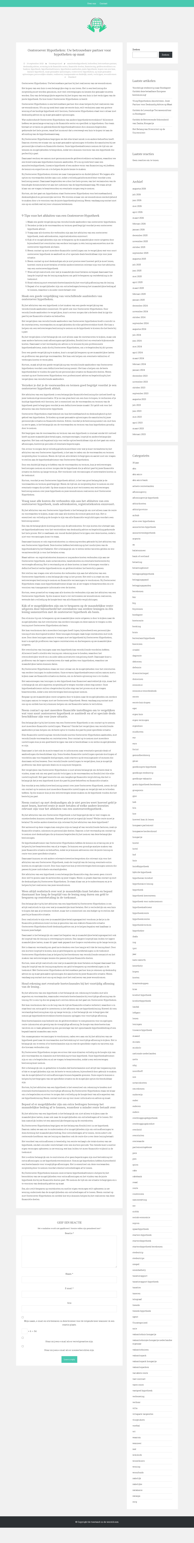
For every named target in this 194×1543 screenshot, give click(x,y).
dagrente (137, 655)
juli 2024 (137, 335)
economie (138, 685)
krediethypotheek (142, 1000)
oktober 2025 (139, 247)
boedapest (138, 614)
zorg (135, 1501)
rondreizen (138, 1194)
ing (134, 942)
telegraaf (137, 1299)
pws (134, 1158)
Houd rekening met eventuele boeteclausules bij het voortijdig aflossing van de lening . (71, 282)
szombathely (139, 1270)
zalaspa (136, 1496)
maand (136, 1036)
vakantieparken (141, 1367)
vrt (134, 1431)
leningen (137, 1024)
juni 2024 (137, 340)
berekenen (138, 591)
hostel (136, 843)
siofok (136, 1211)
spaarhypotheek (141, 1229)
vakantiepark (139, 1355)
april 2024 (138, 352)
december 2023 (140, 375)
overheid (137, 1129)
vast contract (139, 1379)
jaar (134, 954)
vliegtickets (139, 1419)
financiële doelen (76, 66)
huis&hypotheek (141, 866)
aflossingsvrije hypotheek (146, 497)
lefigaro (136, 1012)
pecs (135, 1153)
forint (136, 749)
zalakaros (137, 1490)
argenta (136, 538)
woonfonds (138, 1472)
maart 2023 (138, 428)
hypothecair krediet (143, 878)
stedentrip (138, 1252)
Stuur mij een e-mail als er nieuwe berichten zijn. (69, 1350)
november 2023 (140, 381)
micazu (136, 1041)
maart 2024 (138, 358)
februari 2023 (139, 434)
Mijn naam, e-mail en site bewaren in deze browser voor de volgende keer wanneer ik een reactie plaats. (69, 1323)
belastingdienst (141, 568)
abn (134, 468)
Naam (69, 1274)
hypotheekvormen (142, 924)
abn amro (137, 474)
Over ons (91, 3)
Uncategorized (55, 63)
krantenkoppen (141, 983)
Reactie (69, 1233)
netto (135, 1059)
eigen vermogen (141, 720)
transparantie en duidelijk (75, 74)
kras (135, 989)
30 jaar (136, 462)
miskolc (137, 1047)
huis (135, 860)
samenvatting (140, 1199)
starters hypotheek (142, 1235)
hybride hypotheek (142, 872)
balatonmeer (139, 550)
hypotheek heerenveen (144, 895)
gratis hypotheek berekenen (147, 784)
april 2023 (138, 422)
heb (134, 802)
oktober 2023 (139, 387)
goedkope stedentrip (143, 772)
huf (134, 854)
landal (136, 1006)
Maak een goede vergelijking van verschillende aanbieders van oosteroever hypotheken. (71, 222)
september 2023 (140, 393)
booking (137, 626)
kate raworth (139, 960)
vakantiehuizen (141, 1349)
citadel (136, 649)
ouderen (137, 1106)
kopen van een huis (106, 69)
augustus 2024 (139, 329)
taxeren (136, 1293)
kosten (136, 977)
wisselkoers (139, 1461)
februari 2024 (139, 364)
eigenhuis (138, 726)
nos (134, 1077)
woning (136, 1466)
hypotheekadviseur (142, 907)
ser (134, 1205)
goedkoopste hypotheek (144, 766)
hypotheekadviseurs (50, 69)
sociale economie (141, 1217)
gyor (135, 796)
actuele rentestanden (143, 486)
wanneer (137, 1443)
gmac (135, 761)
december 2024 (140, 305)
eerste (136, 696)
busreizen (137, 644)
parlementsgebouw (142, 1147)
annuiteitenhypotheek (144, 532)
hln (134, 808)
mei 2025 (137, 276)
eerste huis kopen (141, 702)
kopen (136, 971)
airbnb (136, 515)
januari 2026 (139, 229)
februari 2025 (139, 294)
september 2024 (141, 323)
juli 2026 (137, 194)
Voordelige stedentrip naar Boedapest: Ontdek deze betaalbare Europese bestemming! (152, 91)
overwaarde (138, 1141)
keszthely (138, 965)
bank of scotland (141, 556)
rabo (135, 1170)
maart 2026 (138, 218)
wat (134, 1449)
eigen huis (138, 714)
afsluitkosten (139, 503)
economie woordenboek (145, 691)
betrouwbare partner (107, 63)
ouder (135, 1100)
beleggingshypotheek (143, 574)
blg (134, 603)
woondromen (110, 74)
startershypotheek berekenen (148, 1246)
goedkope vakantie (142, 778)
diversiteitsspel (141, 673)
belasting (137, 562)
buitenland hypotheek (144, 638)
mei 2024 (137, 346)
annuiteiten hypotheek (144, 527)
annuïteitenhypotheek (77, 63)
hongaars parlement (143, 825)
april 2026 (138, 212)
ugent (135, 1316)
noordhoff (138, 1071)
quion (135, 1164)
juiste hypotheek (89, 69)
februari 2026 (139, 223)
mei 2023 (137, 416)
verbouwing (138, 1396)
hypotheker (138, 930)
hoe (134, 813)
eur (134, 737)
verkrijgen (98, 74)
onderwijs (138, 1094)
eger (135, 708)
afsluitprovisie (140, 509)
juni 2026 (137, 200)
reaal (135, 1182)
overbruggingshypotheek (145, 1118)
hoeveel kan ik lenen (143, 819)
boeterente (138, 620)
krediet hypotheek (142, 995)
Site (69, 1303)
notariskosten (140, 1082)
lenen (135, 1018)
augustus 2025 (139, 258)
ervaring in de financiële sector (54, 66)
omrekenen (139, 1088)
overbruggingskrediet (144, 1123)
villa (135, 1408)
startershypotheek (142, 1240)
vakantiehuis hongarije (144, 1334)
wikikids (137, 1455)
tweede (136, 1305)
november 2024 (140, 311)
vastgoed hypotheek (143, 1390)
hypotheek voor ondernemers (147, 901)
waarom (137, 1437)
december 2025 (140, 235)
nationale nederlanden (144, 1053)
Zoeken (136, 49)
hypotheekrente (141, 913)
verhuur (136, 1402)
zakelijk (137, 1478)
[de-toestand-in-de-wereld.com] (97, 23)
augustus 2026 (139, 188)
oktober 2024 (139, 317)
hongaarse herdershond (145, 831)
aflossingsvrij (139, 492)
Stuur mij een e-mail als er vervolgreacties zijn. (69, 1341)
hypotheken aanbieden (71, 69)
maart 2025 (138, 288)
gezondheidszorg (141, 755)
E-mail (69, 1288)
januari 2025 (139, 299)
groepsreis (138, 790)
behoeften (92, 63)
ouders (136, 1112)
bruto (135, 632)
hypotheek (35, 69)
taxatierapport (140, 1275)
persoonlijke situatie (43, 74)
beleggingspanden (142, 585)
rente (135, 1188)
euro (135, 743)
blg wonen (138, 609)
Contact (103, 3)
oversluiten (138, 1135)
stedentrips (138, 1258)
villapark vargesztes (143, 1414)
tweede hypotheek (142, 1311)
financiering (90, 66)
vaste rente (138, 1384)
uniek (90, 74)
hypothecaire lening (143, 883)
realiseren (58, 74)
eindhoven (138, 731)
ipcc (135, 948)
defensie (137, 667)
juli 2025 (137, 264)
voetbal (136, 1425)
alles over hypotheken (144, 521)
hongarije (137, 837)
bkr (134, 597)
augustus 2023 (139, 399)
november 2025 (140, 241)
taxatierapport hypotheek (146, 1281)
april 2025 (138, 282)
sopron (136, 1223)
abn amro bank (140, 480)
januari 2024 (139, 370)
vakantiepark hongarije (145, 1361)
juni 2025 (137, 270)
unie (135, 1328)
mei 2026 (137, 206)
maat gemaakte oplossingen (58, 71)
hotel (135, 848)
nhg (134, 1065)
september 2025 (140, 253)
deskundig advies (31, 66)
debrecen (137, 661)
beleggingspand (141, 579)
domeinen (138, 679)
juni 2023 (137, 411)
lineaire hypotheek (35, 71)
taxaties (137, 1287)
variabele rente (140, 1373)
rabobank (137, 1176)
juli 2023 (137, 405)
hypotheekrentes (141, 919)
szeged (136, 1264)
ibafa (135, 936)
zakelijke (137, 1484)
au (134, 544)
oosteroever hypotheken (82, 71)
